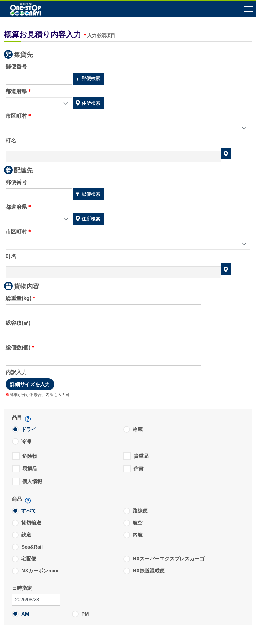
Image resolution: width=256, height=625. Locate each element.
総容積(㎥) (18, 323)
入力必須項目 (101, 35)
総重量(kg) (18, 298)
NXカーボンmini (39, 570)
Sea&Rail (32, 547)
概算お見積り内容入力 (42, 34)
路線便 (140, 510)
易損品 (29, 468)
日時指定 (22, 588)
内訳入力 (16, 372)
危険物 (29, 456)
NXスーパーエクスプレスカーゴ (169, 558)
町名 (11, 140)
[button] (128, 10)
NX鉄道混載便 (149, 570)
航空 (138, 522)
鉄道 (26, 534)
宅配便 (28, 558)
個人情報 (32, 481)
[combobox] (39, 103)
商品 (17, 499)
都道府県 (16, 91)
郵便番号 (16, 66)
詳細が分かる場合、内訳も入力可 (40, 394)
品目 (17, 417)
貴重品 (141, 456)
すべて (28, 510)
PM (85, 614)
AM (25, 614)
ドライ (28, 429)
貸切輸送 (31, 522)
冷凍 (26, 441)
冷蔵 (138, 429)
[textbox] (39, 79)
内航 (138, 534)
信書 (139, 468)
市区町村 (16, 116)
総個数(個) (18, 347)
